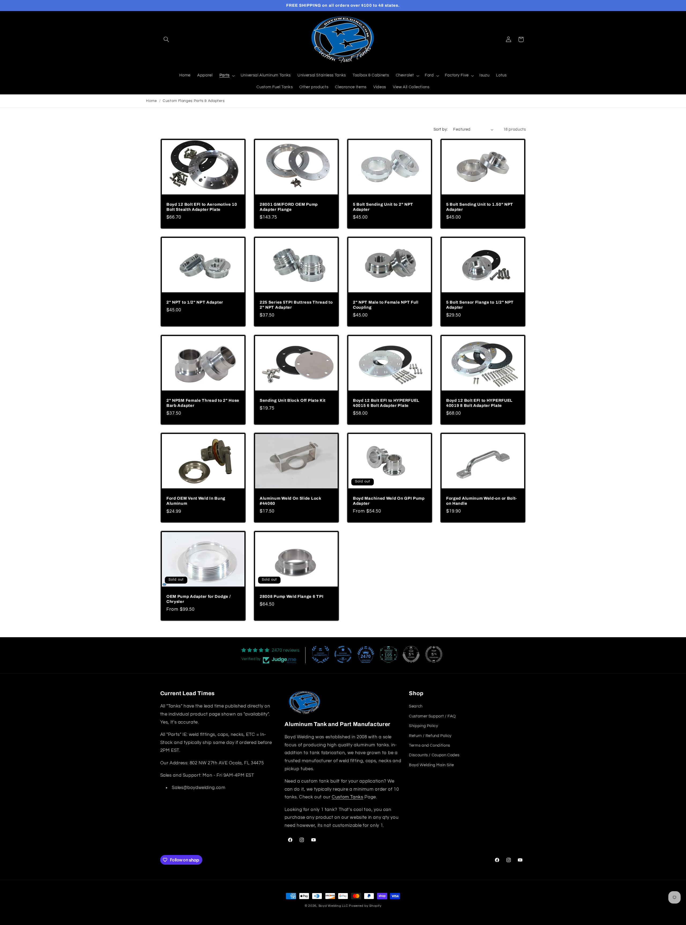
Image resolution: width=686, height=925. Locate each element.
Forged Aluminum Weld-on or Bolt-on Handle (481, 501)
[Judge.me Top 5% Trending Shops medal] (433, 654)
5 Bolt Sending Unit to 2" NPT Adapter (383, 207)
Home (151, 101)
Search (416, 706)
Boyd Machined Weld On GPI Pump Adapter (389, 501)
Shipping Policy (423, 726)
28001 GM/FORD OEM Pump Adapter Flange (289, 207)
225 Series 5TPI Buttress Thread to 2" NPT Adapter (296, 304)
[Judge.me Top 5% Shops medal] (411, 654)
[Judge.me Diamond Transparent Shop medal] (343, 654)
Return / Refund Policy (430, 736)
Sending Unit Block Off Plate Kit (293, 400)
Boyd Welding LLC (333, 905)
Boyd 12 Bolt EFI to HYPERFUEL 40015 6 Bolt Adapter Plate (386, 403)
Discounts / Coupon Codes (434, 755)
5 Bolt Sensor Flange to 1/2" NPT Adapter (480, 304)
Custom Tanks (347, 797)
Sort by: (441, 129)
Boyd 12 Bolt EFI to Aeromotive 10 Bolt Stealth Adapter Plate (201, 207)
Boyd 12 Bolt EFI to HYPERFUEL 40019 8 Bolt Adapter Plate (479, 403)
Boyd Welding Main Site (431, 765)
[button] (166, 39)
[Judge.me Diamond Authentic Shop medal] (320, 654)
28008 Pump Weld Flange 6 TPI (291, 596)
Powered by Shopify (365, 905)
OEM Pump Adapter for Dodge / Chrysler (198, 599)
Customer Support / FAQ (432, 716)
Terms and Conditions (429, 745)
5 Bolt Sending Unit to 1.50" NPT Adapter (479, 207)
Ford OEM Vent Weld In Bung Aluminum (195, 501)
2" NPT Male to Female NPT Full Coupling (386, 304)
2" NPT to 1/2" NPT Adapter (194, 302)
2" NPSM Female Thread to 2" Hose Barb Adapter (202, 403)
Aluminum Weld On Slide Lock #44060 (291, 501)
